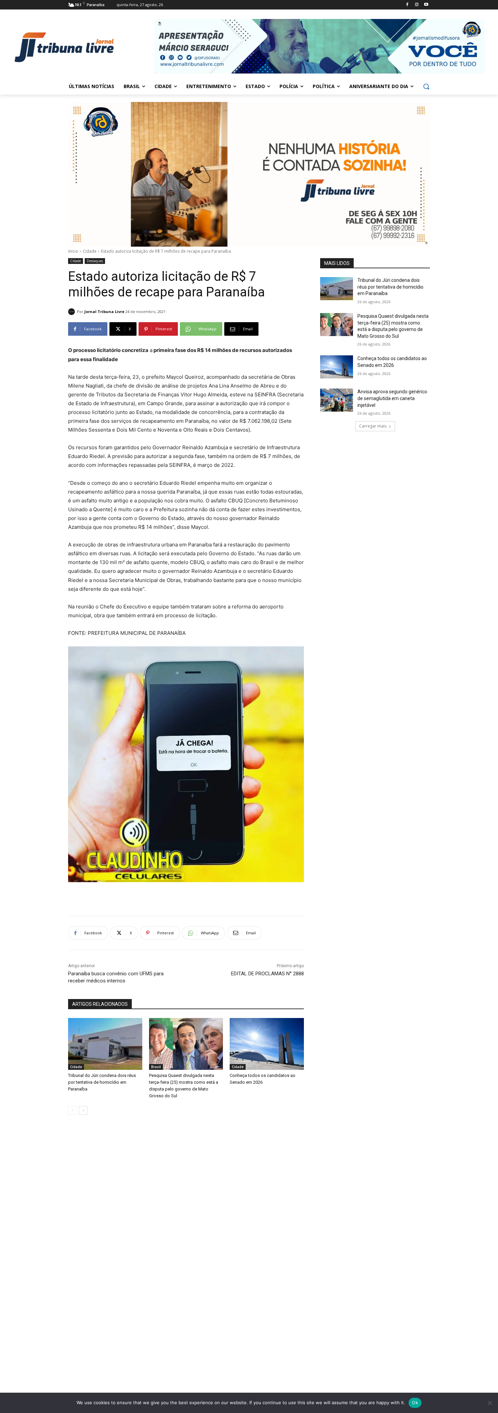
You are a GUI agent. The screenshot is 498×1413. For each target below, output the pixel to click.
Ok (415, 1402)
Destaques (95, 260)
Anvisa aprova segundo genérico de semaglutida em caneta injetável (392, 398)
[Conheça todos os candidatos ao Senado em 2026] (267, 1044)
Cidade (90, 251)
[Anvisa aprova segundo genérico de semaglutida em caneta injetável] (336, 400)
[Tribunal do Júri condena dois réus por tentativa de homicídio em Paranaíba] (105, 1044)
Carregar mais (373, 426)
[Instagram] (416, 5)
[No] (489, 1402)
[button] (426, 86)
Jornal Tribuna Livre (104, 311)
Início (73, 251)
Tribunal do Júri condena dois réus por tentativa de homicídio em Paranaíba (102, 1082)
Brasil (156, 1066)
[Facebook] (407, 5)
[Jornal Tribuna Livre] (72, 311)
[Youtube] (426, 5)
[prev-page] (72, 1110)
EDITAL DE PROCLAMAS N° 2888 (267, 974)
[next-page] (83, 1110)
